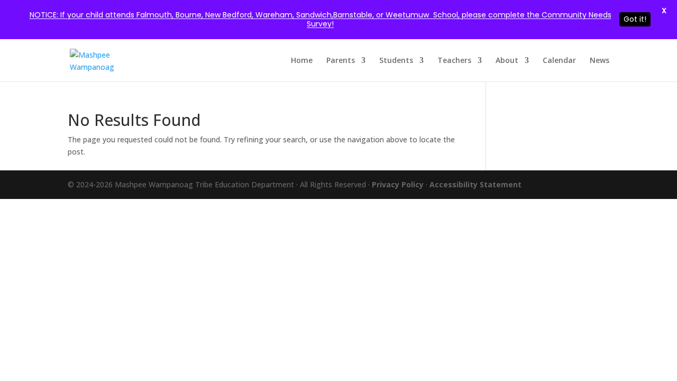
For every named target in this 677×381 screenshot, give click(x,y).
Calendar (559, 61)
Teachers (454, 61)
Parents (340, 61)
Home (302, 61)
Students (396, 61)
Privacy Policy (399, 184)
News (599, 61)
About (507, 61)
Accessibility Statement (475, 184)
